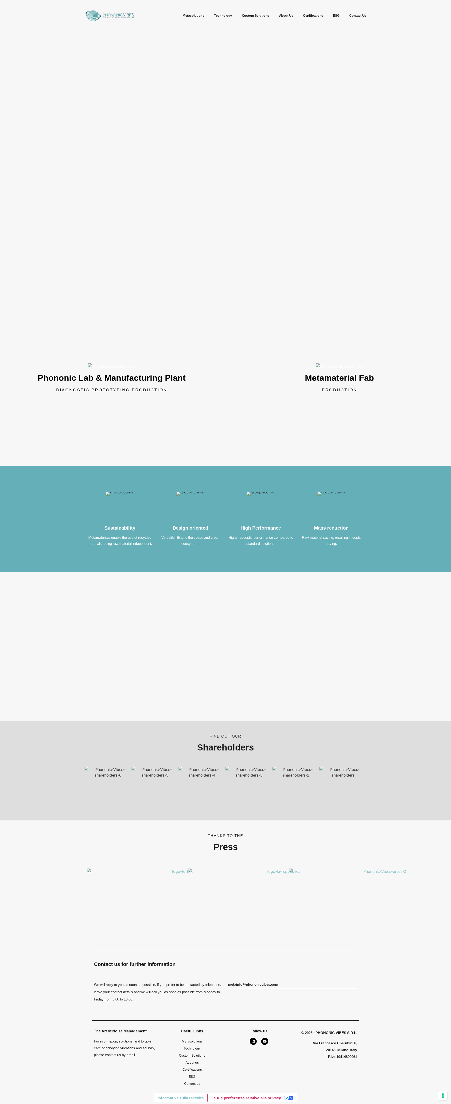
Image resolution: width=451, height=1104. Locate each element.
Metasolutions (193, 15)
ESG (336, 15)
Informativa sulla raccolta (181, 1098)
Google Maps (112, 405)
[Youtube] (264, 1041)
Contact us (357, 15)
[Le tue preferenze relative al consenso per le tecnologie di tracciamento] (442, 1095)
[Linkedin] (253, 1041)
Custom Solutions (255, 15)
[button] (253, 984)
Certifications (313, 15)
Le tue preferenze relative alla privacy (246, 1098)
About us (286, 15)
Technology (223, 15)
